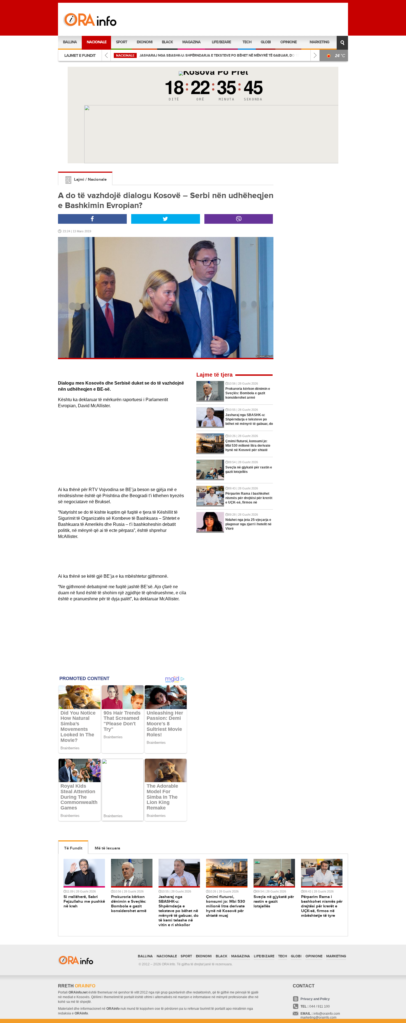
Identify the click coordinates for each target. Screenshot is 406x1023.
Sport (121, 42)
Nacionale (96, 42)
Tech (246, 42)
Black (167, 42)
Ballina (70, 42)
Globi (266, 42)
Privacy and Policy (315, 999)
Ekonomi (144, 42)
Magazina (191, 42)
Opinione (288, 42)
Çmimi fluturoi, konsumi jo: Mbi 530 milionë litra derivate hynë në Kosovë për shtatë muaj (221, 55)
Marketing (319, 42)
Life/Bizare (221, 42)
